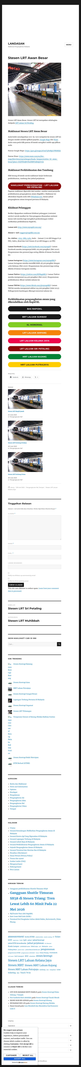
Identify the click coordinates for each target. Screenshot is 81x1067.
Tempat (41, 487)
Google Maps (45, 140)
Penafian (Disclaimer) (18, 853)
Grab (21, 940)
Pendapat (13, 792)
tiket (18, 973)
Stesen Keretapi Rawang (22, 664)
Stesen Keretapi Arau (21, 682)
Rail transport (19, 956)
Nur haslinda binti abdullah (20, 998)
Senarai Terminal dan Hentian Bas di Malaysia (28, 850)
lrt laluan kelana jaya (34, 341)
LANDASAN (16, 43)
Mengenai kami (16, 864)
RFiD (26, 956)
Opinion (13, 789)
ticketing (12, 973)
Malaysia (45, 946)
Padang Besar (12, 949)
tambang (42, 970)
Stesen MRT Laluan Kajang (41, 965)
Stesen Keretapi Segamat (23, 705)
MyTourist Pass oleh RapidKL (21, 914)
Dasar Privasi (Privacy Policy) (21, 856)
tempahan (53, 969)
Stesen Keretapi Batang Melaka (42, 1003)
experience (16, 940)
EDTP (10, 940)
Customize (11, 1055)
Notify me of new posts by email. (18, 581)
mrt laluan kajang (35, 357)
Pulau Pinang (44, 953)
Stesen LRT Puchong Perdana (17, 443)
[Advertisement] (40, 19)
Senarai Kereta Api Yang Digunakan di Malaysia (28, 836)
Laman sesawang (15, 563)
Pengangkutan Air (17, 798)
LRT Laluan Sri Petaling (24, 123)
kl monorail (34, 325)
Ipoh (25, 940)
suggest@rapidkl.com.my (30, 233)
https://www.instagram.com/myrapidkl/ (39, 260)
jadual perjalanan (35, 943)
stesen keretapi (44, 956)
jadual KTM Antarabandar (17, 943)
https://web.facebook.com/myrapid (36, 247)
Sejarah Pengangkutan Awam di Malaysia (26, 847)
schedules (32, 956)
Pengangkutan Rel (32, 487)
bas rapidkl (34, 309)
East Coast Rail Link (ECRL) (20, 916)
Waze (56, 140)
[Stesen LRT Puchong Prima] (35, 462)
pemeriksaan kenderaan (32, 949)
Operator (11, 1026)
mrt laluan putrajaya (35, 365)
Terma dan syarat (17, 858)
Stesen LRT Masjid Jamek (16, 411)
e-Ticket (56, 937)
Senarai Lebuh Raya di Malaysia (22, 842)
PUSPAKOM (53, 953)
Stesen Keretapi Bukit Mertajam (26, 757)
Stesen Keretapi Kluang (42, 1000)
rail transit (11, 956)
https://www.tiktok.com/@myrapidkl (35, 285)
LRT (40, 946)
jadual (30, 940)
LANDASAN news (25, 946)
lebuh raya (34, 946)
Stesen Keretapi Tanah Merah (47, 998)
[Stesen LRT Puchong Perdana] (35, 430)
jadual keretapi (38, 940)
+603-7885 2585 (24, 238)
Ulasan (11, 514)
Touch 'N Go (25, 973)
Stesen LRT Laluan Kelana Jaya (29, 960)
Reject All (28, 1055)
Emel (10, 553)
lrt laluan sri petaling (34, 349)
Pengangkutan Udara (18, 806)
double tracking (48, 937)
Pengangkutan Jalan (18, 801)
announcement (16, 936)
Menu (69, 45)
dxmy (12, 487)
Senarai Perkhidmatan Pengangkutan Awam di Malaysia (32, 845)
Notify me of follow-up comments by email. (22, 575)
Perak (37, 953)
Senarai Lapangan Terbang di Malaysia (25, 839)
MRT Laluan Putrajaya (22, 688)
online (50, 946)
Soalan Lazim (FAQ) (18, 861)
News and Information (19, 787)
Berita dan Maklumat (18, 784)
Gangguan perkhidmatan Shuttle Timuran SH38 (29, 889)
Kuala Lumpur (13, 946)
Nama (11, 543)
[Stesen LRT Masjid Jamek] (35, 399)
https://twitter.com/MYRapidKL (33, 274)
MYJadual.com (36, 197)
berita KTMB (30, 937)
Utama (12, 828)
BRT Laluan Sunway (34, 317)
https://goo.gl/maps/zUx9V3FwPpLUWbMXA (43, 151)
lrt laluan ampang (35, 333)
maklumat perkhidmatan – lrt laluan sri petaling (34, 186)
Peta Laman (14, 870)
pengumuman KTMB (14, 953)
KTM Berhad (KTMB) (21, 763)
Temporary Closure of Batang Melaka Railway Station (34, 717)
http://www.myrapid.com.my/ (29, 227)
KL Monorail (48, 943)
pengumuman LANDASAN (28, 953)
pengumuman (48, 949)
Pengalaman (15, 795)
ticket (59, 970)
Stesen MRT (16, 965)
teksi (47, 969)
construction (39, 937)
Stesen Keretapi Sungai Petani (25, 694)
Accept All (19, 1059)
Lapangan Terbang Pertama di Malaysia (28, 700)
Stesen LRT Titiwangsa (22, 711)
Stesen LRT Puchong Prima (16, 474)
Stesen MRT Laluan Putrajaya (23, 969)
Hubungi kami (15, 867)
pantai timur (21, 949)
